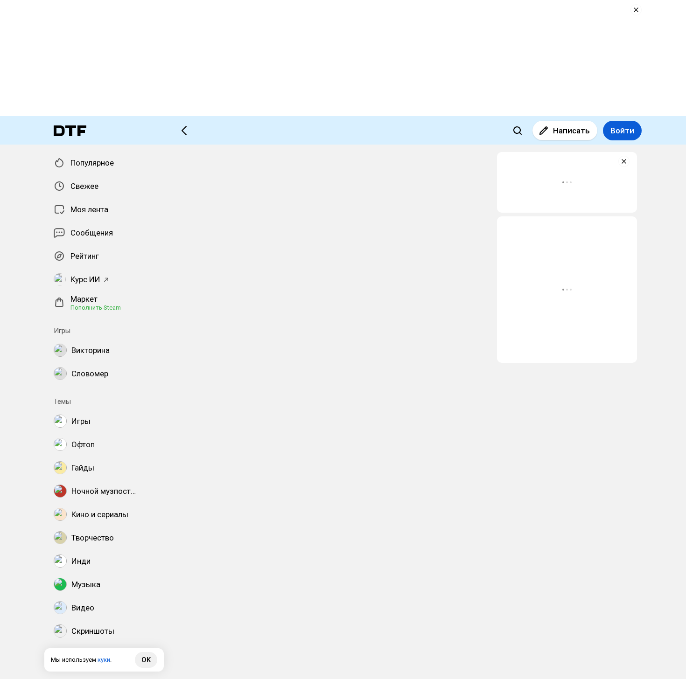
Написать (571, 130)
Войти (622, 130)
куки (104, 659)
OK (146, 660)
